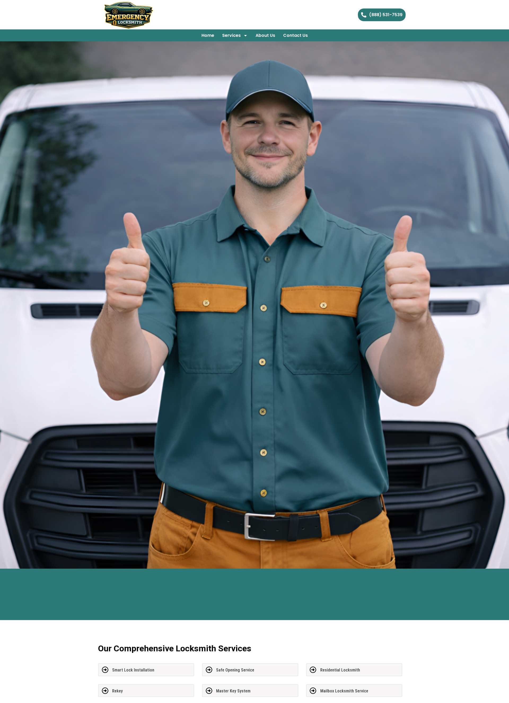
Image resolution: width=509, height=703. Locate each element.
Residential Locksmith (340, 670)
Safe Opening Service (235, 670)
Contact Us (295, 35)
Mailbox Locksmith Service (344, 690)
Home (207, 35)
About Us (265, 35)
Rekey (117, 690)
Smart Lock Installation (133, 670)
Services (231, 35)
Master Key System (233, 690)
